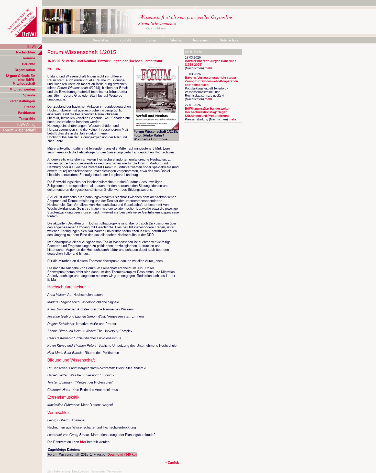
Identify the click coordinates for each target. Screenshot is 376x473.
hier (83, 442)
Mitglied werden (22, 89)
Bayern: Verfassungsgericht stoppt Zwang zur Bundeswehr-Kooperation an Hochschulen (211, 81)
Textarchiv (27, 119)
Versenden (98, 471)
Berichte (28, 64)
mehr (208, 68)
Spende (29, 95)
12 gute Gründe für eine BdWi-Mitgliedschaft (20, 79)
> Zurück (172, 463)
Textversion (114, 471)
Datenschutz (229, 40)
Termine (28, 58)
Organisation (25, 70)
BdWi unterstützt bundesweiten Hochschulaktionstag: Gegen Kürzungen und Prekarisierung (207, 112)
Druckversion (80, 471)
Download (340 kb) (122, 454)
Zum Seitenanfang (58, 471)
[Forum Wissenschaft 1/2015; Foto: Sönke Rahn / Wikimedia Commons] (156, 128)
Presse (29, 107)
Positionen (26, 113)
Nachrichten (25, 52)
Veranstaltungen (22, 101)
